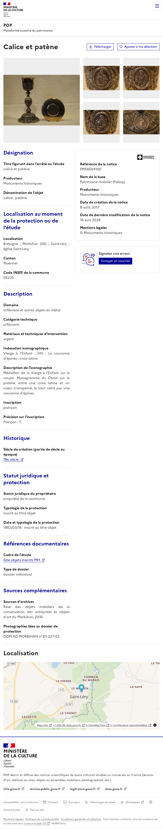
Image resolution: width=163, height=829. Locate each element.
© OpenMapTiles (95, 725)
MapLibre (42, 725)
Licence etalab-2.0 (35, 823)
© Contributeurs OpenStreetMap (128, 725)
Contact (53, 802)
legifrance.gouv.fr (83, 789)
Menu (157, 6)
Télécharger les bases (103, 802)
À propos (74, 802)
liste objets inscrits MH (21, 559)
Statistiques (133, 802)
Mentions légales (13, 819)
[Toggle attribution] (154, 725)
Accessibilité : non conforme (20, 802)
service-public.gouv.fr (45, 789)
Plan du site (37, 810)
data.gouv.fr (114, 789)
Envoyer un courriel (115, 261)
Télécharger (102, 47)
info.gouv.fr (11, 789)
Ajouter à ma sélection (140, 47)
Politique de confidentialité (42, 819)
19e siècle (11, 459)
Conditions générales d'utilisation (81, 819)
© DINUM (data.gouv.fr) (67, 725)
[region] (81, 696)
